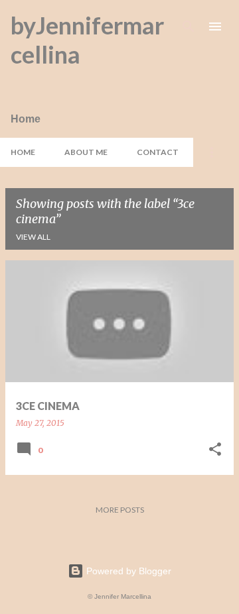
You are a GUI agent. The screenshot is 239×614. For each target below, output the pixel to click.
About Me (86, 152)
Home (23, 152)
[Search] (189, 26)
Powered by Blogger (127, 571)
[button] (215, 450)
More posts (120, 510)
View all (33, 237)
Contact (158, 152)
